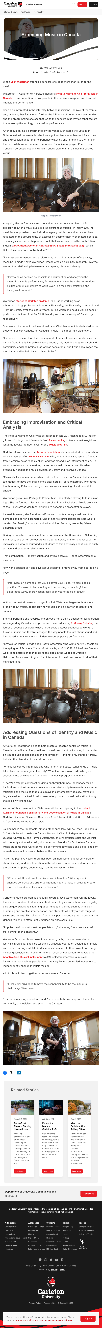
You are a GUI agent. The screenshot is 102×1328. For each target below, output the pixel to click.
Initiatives (9, 1249)
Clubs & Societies (69, 1249)
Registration (51, 1245)
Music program (58, 444)
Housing (49, 1238)
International (10, 1234)
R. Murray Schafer (81, 623)
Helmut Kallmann (38, 456)
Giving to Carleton (86, 1227)
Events (65, 1234)
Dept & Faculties (53, 1230)
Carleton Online (34, 1245)
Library (31, 1234)
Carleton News (34, 4)
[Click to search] (74, 4)
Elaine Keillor (56, 440)
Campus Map (68, 1227)
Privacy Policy (35, 1303)
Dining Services (69, 1245)
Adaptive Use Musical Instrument (23, 957)
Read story (20, 1171)
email (62, 1269)
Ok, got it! (88, 1318)
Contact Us (88, 1193)
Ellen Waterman (20, 81)
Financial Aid (10, 1241)
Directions (66, 1230)
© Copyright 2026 (65, 1303)
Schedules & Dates (36, 1227)
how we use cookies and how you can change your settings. (43, 1320)
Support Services (35, 1238)
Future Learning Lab (36, 1249)
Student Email (52, 1234)
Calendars (32, 1241)
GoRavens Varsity (86, 1234)
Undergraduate (11, 1227)
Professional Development (16, 1238)
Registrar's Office (53, 1241)
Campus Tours (11, 1245)
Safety (65, 1241)
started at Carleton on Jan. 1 (32, 301)
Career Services (53, 1227)
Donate (94, 4)
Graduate (9, 1230)
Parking (65, 1238)
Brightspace (33, 1230)
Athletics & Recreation (88, 1230)
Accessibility (49, 1303)
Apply (81, 4)
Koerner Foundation (48, 452)
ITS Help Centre (52, 1249)
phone (54, 1269)
